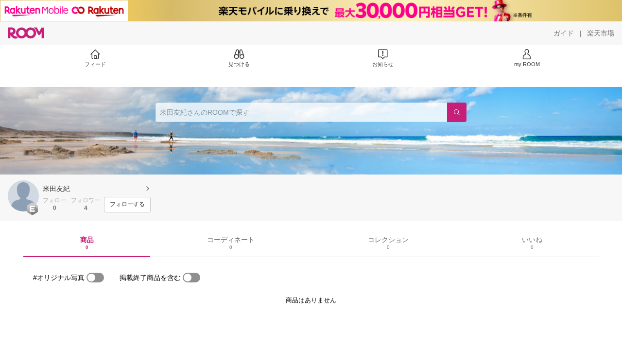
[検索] (456, 112)
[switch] (95, 277)
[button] (23, 195)
